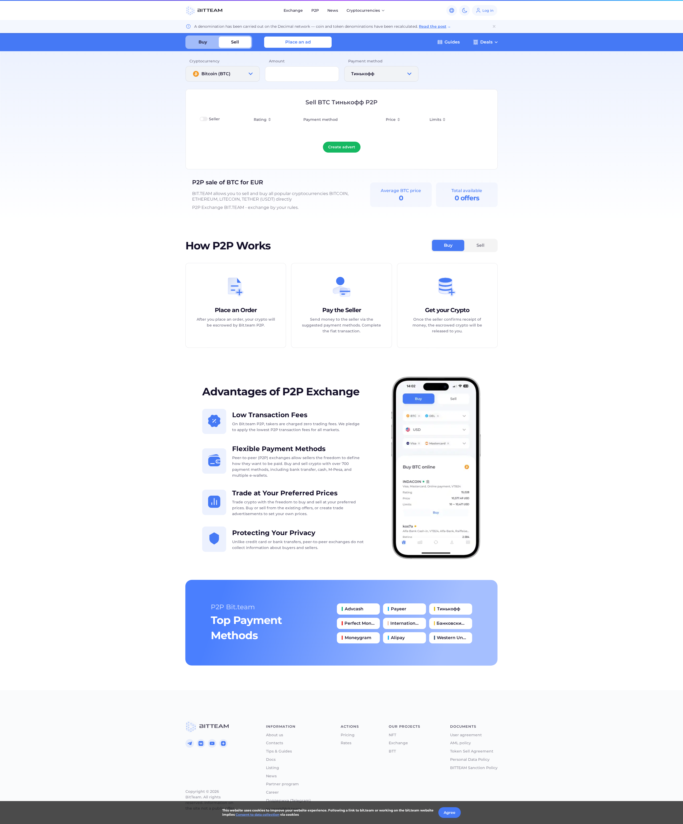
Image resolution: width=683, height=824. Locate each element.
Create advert (341, 147)
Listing (272, 768)
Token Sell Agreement (471, 751)
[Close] (494, 26)
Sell (235, 42)
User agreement (466, 735)
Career (272, 792)
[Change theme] (464, 10)
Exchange (293, 10)
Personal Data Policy (470, 759)
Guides (452, 42)
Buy (202, 42)
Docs (271, 759)
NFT (392, 735)
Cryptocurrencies (363, 10)
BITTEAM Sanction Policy (474, 768)
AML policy (460, 743)
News (332, 10)
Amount (277, 61)
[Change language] (451, 10)
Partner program (282, 784)
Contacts (274, 743)
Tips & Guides (279, 751)
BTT (392, 751)
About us (274, 735)
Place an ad (298, 42)
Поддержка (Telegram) (288, 800)
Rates (346, 743)
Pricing (348, 735)
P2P (315, 10)
